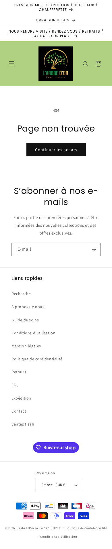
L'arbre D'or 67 (28, 528)
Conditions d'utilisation (33, 333)
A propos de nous (28, 306)
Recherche (21, 293)
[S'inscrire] (94, 249)
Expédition (21, 398)
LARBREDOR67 (49, 528)
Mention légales (26, 345)
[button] (11, 63)
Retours (18, 371)
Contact (18, 411)
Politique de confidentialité (37, 358)
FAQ (15, 384)
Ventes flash (22, 424)
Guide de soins (25, 320)
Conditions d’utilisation (58, 537)
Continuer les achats (56, 149)
